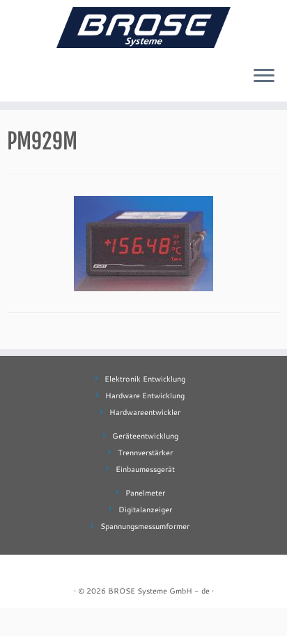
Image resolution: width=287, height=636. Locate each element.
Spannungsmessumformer (144, 526)
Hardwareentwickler (144, 412)
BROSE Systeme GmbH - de (159, 591)
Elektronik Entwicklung (144, 379)
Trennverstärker (145, 452)
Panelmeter (145, 493)
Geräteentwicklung (145, 436)
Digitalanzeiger (145, 509)
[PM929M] (143, 241)
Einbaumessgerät (145, 469)
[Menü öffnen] (264, 76)
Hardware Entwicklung (145, 395)
